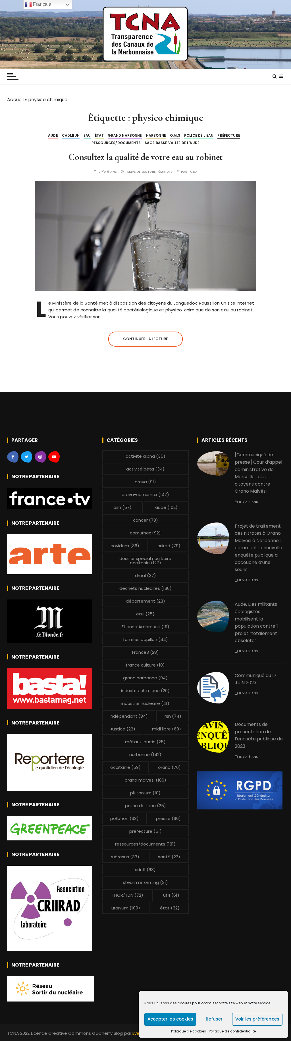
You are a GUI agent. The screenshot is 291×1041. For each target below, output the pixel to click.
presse (168, 818)
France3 (145, 652)
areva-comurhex (145, 494)
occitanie (125, 767)
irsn (172, 716)
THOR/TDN (127, 895)
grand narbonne (125, 135)
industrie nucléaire (145, 703)
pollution (124, 818)
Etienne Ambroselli (145, 627)
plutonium (145, 793)
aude (53, 135)
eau (87, 135)
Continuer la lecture (145, 339)
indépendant (129, 716)
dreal (145, 575)
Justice (122, 729)
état (99, 135)
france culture (145, 665)
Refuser (214, 1019)
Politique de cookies (188, 1031)
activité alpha (145, 456)
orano (169, 767)
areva (145, 482)
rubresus (125, 857)
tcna (193, 171)
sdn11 (145, 870)
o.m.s (175, 135)
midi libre (166, 729)
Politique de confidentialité (232, 1031)
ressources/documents (116, 142)
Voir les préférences (257, 1019)
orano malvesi (145, 780)
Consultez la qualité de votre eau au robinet (145, 157)
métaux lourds (145, 742)
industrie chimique (145, 691)
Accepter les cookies (170, 1019)
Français (41, 4)
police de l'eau (198, 135)
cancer (145, 520)
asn (122, 507)
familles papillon (145, 639)
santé (169, 857)
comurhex (145, 533)
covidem (125, 546)
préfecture (228, 135)
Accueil (15, 99)
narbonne (156, 135)
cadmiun (71, 135)
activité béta (145, 469)
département (145, 601)
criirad (168, 546)
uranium (125, 908)
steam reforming (145, 882)
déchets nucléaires (145, 588)
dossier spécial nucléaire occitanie (145, 560)
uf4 (171, 895)
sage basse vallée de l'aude (172, 142)
